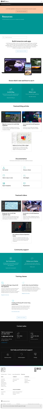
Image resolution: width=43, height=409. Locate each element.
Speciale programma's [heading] (17, 389)
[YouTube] (35, 371)
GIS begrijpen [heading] (27, 376)
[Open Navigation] (41, 1)
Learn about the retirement (21, 11)
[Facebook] (35, 369)
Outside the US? (4, 342)
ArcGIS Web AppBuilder (6, 4)
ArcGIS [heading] (2, 376)
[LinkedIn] (40, 369)
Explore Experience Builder (21, 51)
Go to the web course (15, 311)
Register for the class (5, 295)
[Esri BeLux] (5, 1)
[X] (38, 369)
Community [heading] (15, 376)
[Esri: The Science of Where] (3, 370)
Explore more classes (21, 317)
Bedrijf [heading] (2, 389)
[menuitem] (6, 379)
